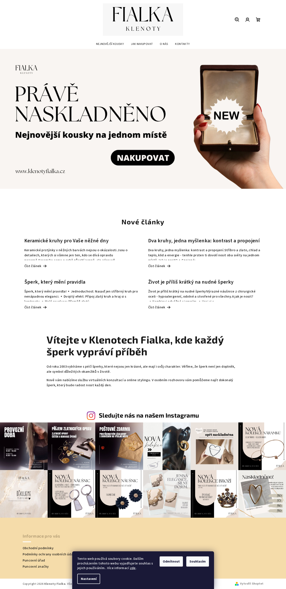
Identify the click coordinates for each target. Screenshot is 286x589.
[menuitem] (110, 44)
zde (133, 568)
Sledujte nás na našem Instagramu (149, 415)
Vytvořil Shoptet (251, 584)
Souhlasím (197, 561)
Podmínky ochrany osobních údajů (49, 554)
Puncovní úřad (34, 560)
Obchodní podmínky (38, 548)
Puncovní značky (36, 566)
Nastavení (89, 579)
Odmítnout (171, 561)
